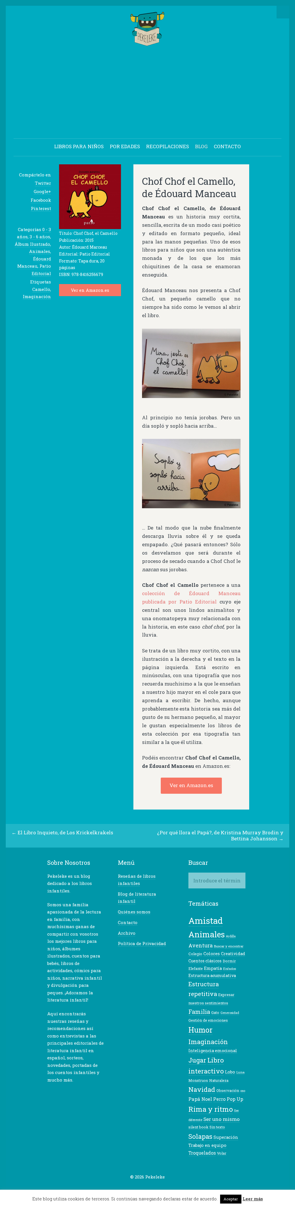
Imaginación (37, 296)
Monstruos (198, 1080)
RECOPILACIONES (167, 146)
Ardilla (231, 936)
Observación (227, 1090)
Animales (39, 251)
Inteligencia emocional (212, 1050)
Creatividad (233, 953)
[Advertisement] (147, 93)
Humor (200, 1030)
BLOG (201, 146)
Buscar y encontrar (228, 946)
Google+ (42, 191)
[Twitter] (125, 1188)
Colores (211, 953)
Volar (221, 1153)
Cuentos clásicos (205, 961)
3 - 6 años (40, 236)
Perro (219, 1099)
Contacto (127, 922)
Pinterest (41, 208)
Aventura (200, 945)
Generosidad (229, 1013)
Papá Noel (200, 1099)
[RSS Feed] (170, 1188)
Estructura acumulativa (212, 975)
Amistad (205, 920)
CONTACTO (227, 146)
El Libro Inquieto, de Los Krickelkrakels (65, 832)
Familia (199, 1011)
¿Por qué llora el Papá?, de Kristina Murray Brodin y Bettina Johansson (220, 835)
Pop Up (235, 1099)
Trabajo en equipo (207, 1145)
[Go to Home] (148, 43)
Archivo (126, 933)
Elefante (195, 968)
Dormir (229, 961)
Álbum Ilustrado (32, 244)
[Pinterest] (152, 1188)
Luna (240, 1072)
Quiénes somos (134, 912)
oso (242, 1090)
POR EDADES (125, 146)
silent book (198, 1127)
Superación (225, 1137)
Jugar (197, 1060)
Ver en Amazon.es (90, 290)
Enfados (229, 968)
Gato (215, 1012)
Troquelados (202, 1153)
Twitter (43, 183)
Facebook (41, 200)
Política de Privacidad (142, 943)
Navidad (201, 1089)
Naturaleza (218, 1080)
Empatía (213, 968)
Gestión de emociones (208, 1020)
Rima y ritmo (210, 1109)
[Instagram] (161, 1188)
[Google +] (143, 1188)
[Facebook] (134, 1188)
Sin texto (217, 1127)
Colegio (195, 953)
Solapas (200, 1136)
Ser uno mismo (221, 1119)
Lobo (230, 1072)
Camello (41, 289)
